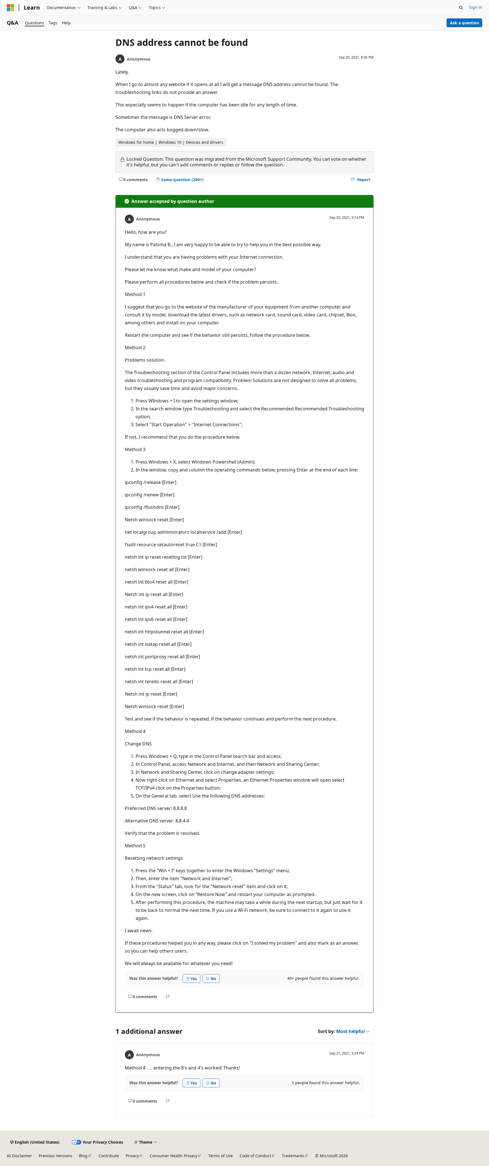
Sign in (475, 7)
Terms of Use (220, 1155)
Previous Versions (55, 1155)
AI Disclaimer (19, 1155)
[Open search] (461, 8)
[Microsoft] (10, 7)
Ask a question (464, 22)
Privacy (132, 1155)
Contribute (108, 1155)
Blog (83, 1155)
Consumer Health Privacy (173, 1155)
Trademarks (293, 1155)
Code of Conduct (255, 1155)
